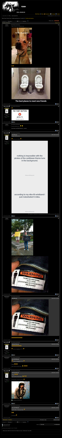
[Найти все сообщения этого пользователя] (13, 122)
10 (19, 21)
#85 (58, 218)
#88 (58, 357)
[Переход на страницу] (28, 21)
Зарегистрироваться (14, 15)
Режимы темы (57, 22)
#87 (58, 342)
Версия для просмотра (7, 424)
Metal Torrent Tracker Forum (6, 18)
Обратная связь (5, 430)
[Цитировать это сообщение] (57, 104)
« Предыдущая (9, 21)
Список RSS (29, 430)
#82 (58, 106)
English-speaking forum (16, 18)
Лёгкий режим (25, 430)
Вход (10, 15)
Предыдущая (5, 419)
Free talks (22, 18)
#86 (58, 296)
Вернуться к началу (19, 430)
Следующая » (24, 21)
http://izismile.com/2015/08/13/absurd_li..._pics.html (19, 128)
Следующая (10, 419)
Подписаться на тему (7, 425)
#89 (58, 370)
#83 (58, 124)
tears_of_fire (6, 106)
